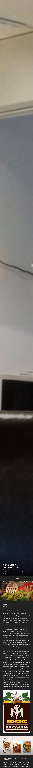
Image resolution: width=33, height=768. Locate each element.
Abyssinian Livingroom (11, 566)
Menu (17, 578)
